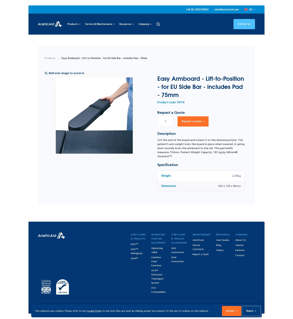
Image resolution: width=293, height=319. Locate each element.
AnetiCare (198, 240)
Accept (230, 311)
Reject (250, 311)
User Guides (222, 240)
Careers (239, 245)
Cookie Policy (94, 311)
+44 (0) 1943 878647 (197, 9)
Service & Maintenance (98, 24)
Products (50, 58)
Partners (240, 250)
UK (250, 9)
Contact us (244, 24)
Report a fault (201, 254)
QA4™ (134, 258)
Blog (218, 245)
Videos (220, 250)
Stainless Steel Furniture (156, 261)
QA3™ (134, 244)
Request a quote (191, 121)
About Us (240, 240)
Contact (240, 255)
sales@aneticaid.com (226, 9)
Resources (125, 24)
